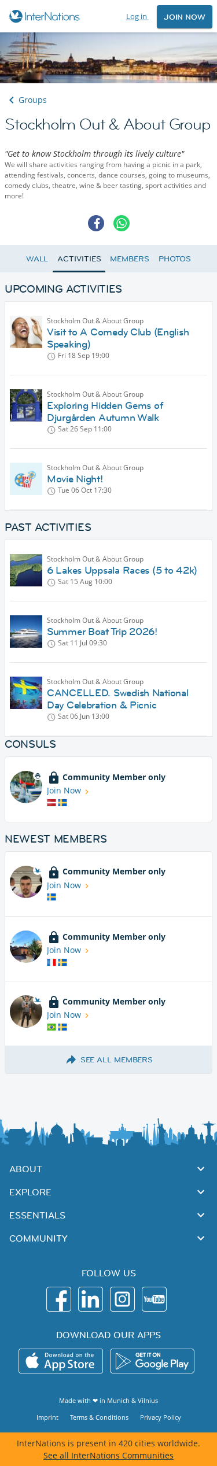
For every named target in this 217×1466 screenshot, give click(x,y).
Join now (184, 17)
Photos (175, 258)
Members (129, 258)
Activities (79, 258)
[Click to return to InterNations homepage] (46, 16)
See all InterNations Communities (108, 1455)
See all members (116, 1059)
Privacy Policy (160, 1417)
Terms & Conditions (99, 1417)
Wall (37, 258)
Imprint (47, 1417)
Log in (137, 16)
